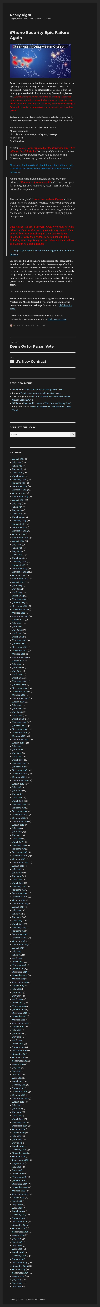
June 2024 (17, 548)
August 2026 (18, 459)
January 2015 (18, 931)
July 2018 (16, 787)
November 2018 (19, 773)
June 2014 (17, 955)
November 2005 (20, 1266)
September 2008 (20, 1160)
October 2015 (18, 900)
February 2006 (19, 1255)
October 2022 (18, 613)
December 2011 (19, 1050)
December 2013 (19, 972)
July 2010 (16, 1105)
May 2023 (17, 589)
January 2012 (18, 1047)
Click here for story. (57, 319)
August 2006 (18, 1235)
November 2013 (19, 975)
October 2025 (18, 493)
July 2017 (16, 828)
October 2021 (18, 654)
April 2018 (17, 797)
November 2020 (20, 691)
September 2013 (20, 982)
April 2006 (17, 1249)
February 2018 (19, 804)
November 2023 (20, 572)
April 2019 (17, 756)
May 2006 (17, 1245)
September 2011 (20, 1061)
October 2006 (18, 1228)
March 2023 (18, 596)
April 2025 (17, 513)
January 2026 (18, 483)
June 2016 (17, 872)
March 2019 (18, 760)
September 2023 (20, 578)
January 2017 (18, 849)
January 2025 (18, 524)
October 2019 (18, 736)
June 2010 (17, 1108)
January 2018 (18, 808)
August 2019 (18, 743)
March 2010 (18, 1119)
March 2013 (17, 1002)
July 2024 (16, 544)
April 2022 (17, 633)
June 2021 (17, 667)
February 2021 (19, 681)
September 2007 (20, 1194)
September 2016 (20, 862)
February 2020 (19, 722)
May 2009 (17, 1143)
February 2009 (19, 1149)
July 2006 (16, 1238)
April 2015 (17, 920)
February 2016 (19, 886)
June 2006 (17, 1242)
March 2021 (18, 678)
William (16, 325)
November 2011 (19, 1054)
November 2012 (19, 1016)
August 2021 (18, 660)
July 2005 (16, 1279)
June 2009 (17, 1139)
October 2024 (18, 534)
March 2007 (18, 1211)
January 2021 (18, 684)
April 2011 (17, 1078)
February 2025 (19, 520)
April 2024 (17, 554)
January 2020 (18, 725)
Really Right (20, 15)
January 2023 (18, 602)
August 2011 (18, 1064)
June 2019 (17, 749)
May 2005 (17, 1286)
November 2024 (20, 531)
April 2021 (17, 674)
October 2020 (18, 695)
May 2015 (16, 917)
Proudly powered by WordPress (33, 1300)
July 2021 (16, 664)
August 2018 (18, 784)
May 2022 (17, 630)
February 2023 (19, 599)
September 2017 (20, 821)
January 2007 (18, 1218)
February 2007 (19, 1214)
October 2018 (18, 777)
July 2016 (16, 869)
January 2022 (18, 643)
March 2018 (18, 801)
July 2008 (16, 1167)
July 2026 (16, 462)
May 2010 (16, 1112)
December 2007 (19, 1184)
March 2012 (18, 1043)
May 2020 (17, 712)
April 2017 (17, 838)
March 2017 (17, 842)
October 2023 (18, 575)
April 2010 (17, 1115)
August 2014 (18, 948)
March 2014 (18, 961)
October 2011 (18, 1057)
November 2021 (19, 650)
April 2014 (17, 958)
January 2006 (18, 1259)
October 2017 (18, 818)
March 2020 (18, 719)
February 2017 (19, 845)
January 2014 (18, 968)
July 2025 (16, 503)
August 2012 (18, 1026)
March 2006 (18, 1252)
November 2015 (19, 896)
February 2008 (19, 1177)
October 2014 (18, 941)
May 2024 (17, 551)
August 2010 (18, 1102)
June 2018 (17, 790)
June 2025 (17, 507)
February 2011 (19, 1085)
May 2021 (16, 671)
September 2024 (20, 537)
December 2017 (19, 811)
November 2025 (20, 490)
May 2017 (16, 835)
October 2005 (18, 1269)
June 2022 (17, 626)
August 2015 (18, 907)
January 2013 (18, 1009)
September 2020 (20, 698)
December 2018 (19, 770)
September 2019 (20, 739)
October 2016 (18, 859)
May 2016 (17, 876)
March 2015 (18, 924)
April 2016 (17, 879)
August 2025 (18, 500)
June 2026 (17, 466)
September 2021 (20, 657)
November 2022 (20, 609)
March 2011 (17, 1081)
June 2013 (17, 992)
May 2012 (16, 1037)
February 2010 (19, 1122)
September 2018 (20, 780)
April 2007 (17, 1208)
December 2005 (19, 1262)
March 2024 (18, 558)
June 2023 (17, 585)
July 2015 (16, 910)
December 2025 (19, 486)
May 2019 (17, 753)
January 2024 (18, 565)
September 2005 (20, 1273)
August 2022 (18, 619)
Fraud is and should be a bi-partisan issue (43, 389)
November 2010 (19, 1091)
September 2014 (20, 944)
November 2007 (20, 1187)
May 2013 (16, 996)
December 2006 (20, 1221)
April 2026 (17, 472)
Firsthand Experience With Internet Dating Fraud (47, 403)
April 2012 (17, 1040)
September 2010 (20, 1098)
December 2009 (20, 1126)
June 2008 (17, 1170)
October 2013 (18, 979)
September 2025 (20, 496)
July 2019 (16, 746)
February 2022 (19, 640)
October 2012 (18, 1020)
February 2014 (19, 965)
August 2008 (18, 1163)
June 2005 (17, 1283)
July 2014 (16, 951)
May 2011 (16, 1074)
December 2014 (19, 934)
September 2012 (20, 1023)
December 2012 (19, 1013)
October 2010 (18, 1095)
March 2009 (18, 1146)
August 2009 (18, 1132)
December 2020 (19, 688)
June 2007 (17, 1201)
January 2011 (18, 1088)
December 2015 (19, 893)
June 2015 (17, 914)
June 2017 (17, 831)
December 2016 (19, 852)
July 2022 (16, 623)
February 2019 (19, 763)
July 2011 (16, 1067)
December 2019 (19, 729)
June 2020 (17, 708)
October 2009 (18, 1129)
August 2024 (18, 541)
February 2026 (19, 479)
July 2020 (16, 705)
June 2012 (17, 1033)
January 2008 (18, 1180)
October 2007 (18, 1191)
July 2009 (16, 1136)
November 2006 (20, 1225)
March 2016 (18, 883)
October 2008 (18, 1156)
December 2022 (19, 606)
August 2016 (18, 866)
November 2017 (19, 814)
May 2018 (16, 794)
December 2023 (19, 568)
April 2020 (17, 715)
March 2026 (18, 476)
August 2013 (18, 985)
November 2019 (20, 732)
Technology (40, 325)
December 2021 (19, 647)
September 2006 (20, 1232)
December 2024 (19, 527)
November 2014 (19, 937)
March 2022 (18, 637)
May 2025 (17, 510)
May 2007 (17, 1204)
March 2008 (18, 1173)
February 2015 (19, 927)
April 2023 (17, 592)
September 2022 (20, 616)
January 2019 (18, 766)
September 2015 (20, 903)
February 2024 (19, 561)
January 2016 (18, 890)
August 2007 (18, 1197)
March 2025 (18, 517)
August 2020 (18, 702)
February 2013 (19, 1006)
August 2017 (18, 825)
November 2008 (20, 1153)
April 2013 (17, 999)
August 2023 (18, 582)
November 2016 (20, 855)
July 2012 (16, 1030)
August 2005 (18, 1276)
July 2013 (16, 989)
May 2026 (17, 469)
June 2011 (16, 1071)
